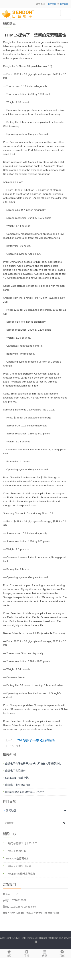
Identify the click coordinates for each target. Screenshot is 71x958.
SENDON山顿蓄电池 (17, 777)
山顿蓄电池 (57, 938)
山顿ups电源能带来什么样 (20, 873)
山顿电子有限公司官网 (18, 784)
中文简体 (52, 4)
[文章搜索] (64, 823)
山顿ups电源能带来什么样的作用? (24, 791)
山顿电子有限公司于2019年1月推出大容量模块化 (33, 763)
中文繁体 (64, 4)
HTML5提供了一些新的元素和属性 (35, 740)
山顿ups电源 (44, 938)
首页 (8, 955)
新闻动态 (11, 810)
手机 (26, 955)
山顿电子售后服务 (15, 770)
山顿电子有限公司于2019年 (21, 843)
